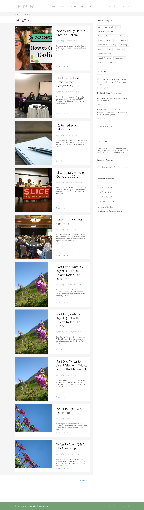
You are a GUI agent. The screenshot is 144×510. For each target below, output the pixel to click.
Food (100, 40)
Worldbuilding (119, 58)
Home (53, 6)
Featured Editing (103, 36)
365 (99, 27)
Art (118, 27)
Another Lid (109, 27)
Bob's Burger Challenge (106, 31)
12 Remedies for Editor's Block (108, 110)
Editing (73, 6)
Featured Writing (119, 36)
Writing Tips (112, 62)
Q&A (99, 49)
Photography (102, 45)
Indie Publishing (120, 40)
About (91, 6)
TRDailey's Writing (104, 58)
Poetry (113, 45)
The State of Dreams (105, 54)
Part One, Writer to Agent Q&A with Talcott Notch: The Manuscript (71, 365)
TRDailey (61, 41)
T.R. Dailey (24, 6)
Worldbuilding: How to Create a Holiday (112, 79)
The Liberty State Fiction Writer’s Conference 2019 (67, 82)
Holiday (108, 40)
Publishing (123, 45)
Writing (62, 6)
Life (82, 6)
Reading (108, 49)
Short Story (119, 49)
